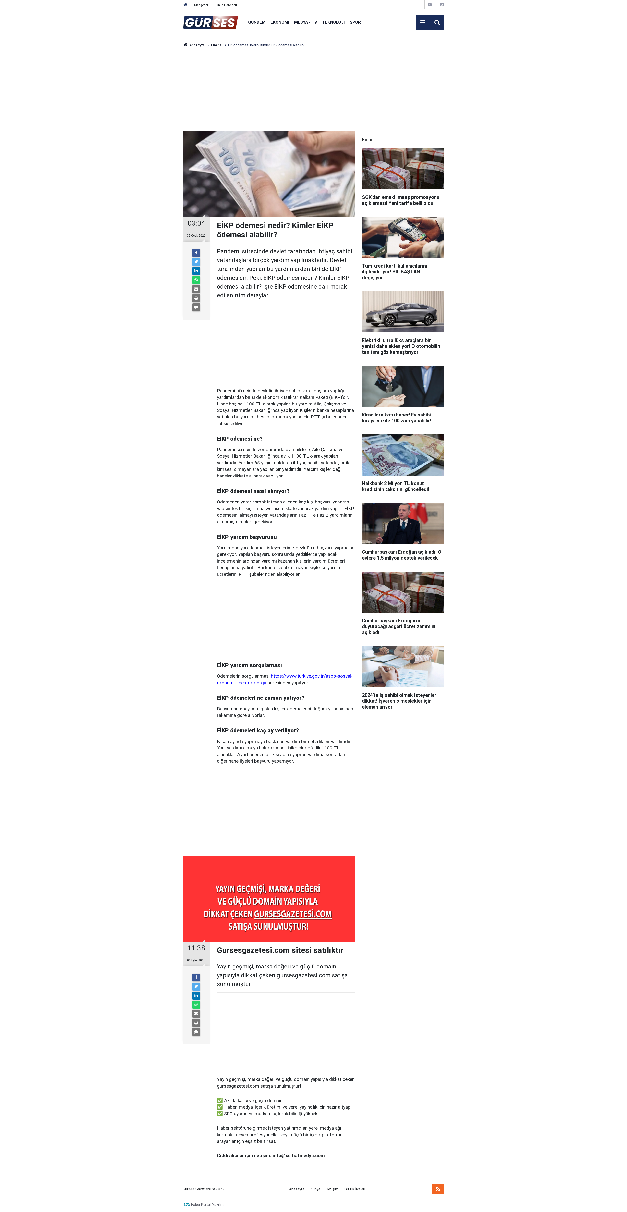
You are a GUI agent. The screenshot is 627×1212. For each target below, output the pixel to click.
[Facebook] (196, 253)
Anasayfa (296, 1189)
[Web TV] (430, 4)
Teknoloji (333, 22)
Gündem (256, 22)
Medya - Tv (305, 22)
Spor (355, 22)
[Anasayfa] (185, 5)
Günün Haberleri (225, 5)
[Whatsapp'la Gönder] (196, 280)
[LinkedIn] (196, 271)
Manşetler (201, 5)
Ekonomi (279, 22)
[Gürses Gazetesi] (210, 22)
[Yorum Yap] (196, 307)
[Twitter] (196, 262)
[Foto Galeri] (441, 4)
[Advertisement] (159, 121)
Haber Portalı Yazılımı (207, 1205)
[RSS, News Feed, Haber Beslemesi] (438, 1189)
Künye (315, 1189)
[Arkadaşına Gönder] (196, 289)
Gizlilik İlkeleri (354, 1189)
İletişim (332, 1189)
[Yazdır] (196, 298)
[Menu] (422, 22)
